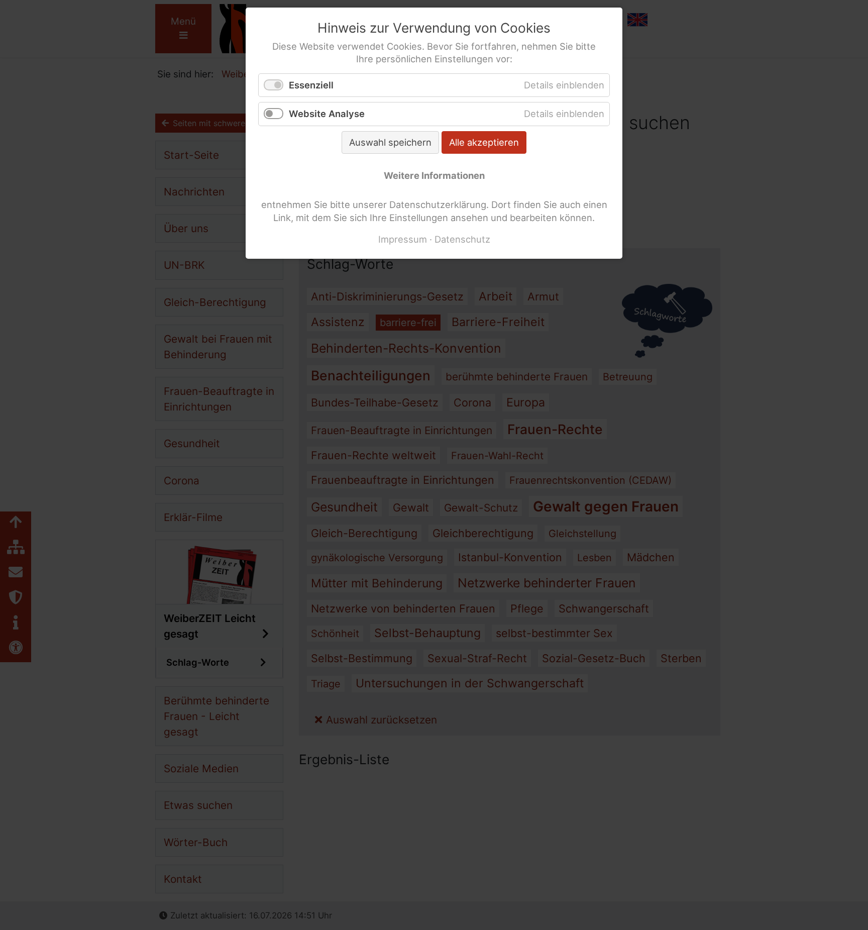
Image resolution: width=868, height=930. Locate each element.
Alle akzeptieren (484, 142)
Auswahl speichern (390, 142)
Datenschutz (462, 239)
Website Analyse (327, 113)
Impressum (402, 239)
